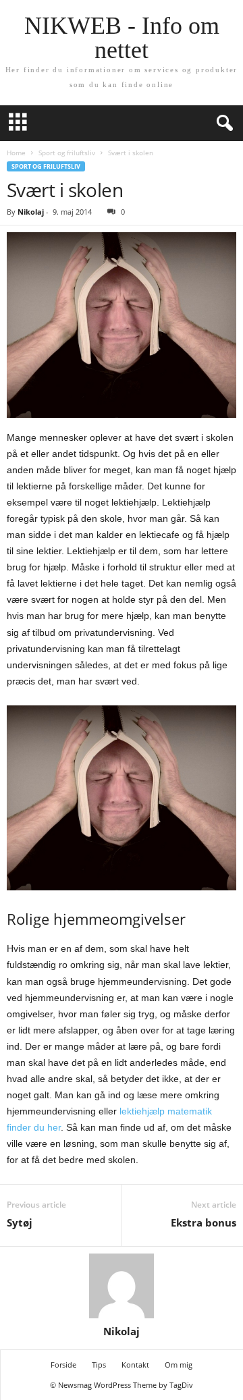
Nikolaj (31, 212)
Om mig (178, 1364)
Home (16, 152)
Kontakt (135, 1364)
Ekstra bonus (203, 1222)
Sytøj (19, 1222)
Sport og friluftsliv (66, 152)
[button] (222, 123)
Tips (99, 1364)
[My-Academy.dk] (121, 798)
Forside (63, 1364)
